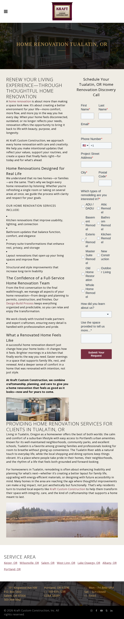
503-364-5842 (12, 599)
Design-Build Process (20, 303)
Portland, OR (12, 569)
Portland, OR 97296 (56, 587)
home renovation (20, 101)
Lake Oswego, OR (89, 563)
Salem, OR (47, 563)
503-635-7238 (57, 591)
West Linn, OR (66, 563)
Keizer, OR (10, 563)
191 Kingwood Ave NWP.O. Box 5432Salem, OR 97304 (20, 591)
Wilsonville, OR (29, 563)
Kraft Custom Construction (67, 489)
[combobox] (96, 314)
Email (92, 595)
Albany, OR (110, 563)
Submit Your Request (96, 354)
